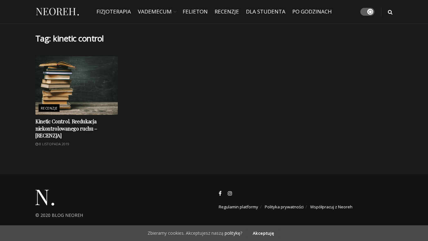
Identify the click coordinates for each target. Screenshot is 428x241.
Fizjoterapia (114, 11)
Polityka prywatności (284, 207)
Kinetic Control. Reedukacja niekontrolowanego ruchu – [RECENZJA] (66, 128)
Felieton (195, 11)
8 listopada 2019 (53, 144)
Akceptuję (263, 233)
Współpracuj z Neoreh (331, 207)
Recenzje (227, 11)
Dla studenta (265, 11)
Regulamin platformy (238, 207)
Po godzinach (312, 11)
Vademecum (155, 11)
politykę (232, 233)
